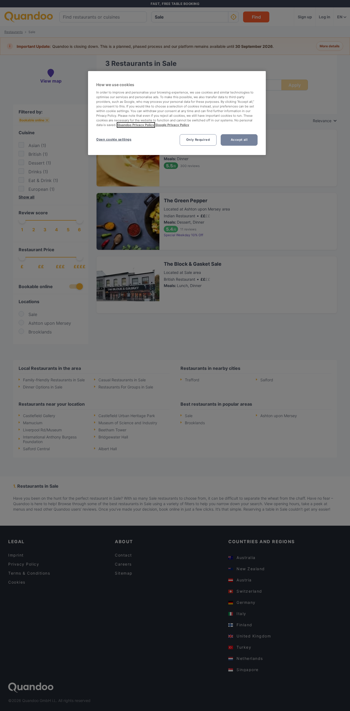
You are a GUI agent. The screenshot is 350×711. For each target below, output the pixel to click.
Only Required (198, 140)
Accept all (239, 140)
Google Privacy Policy (172, 125)
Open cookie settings (113, 139)
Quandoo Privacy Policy (136, 125)
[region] (177, 113)
